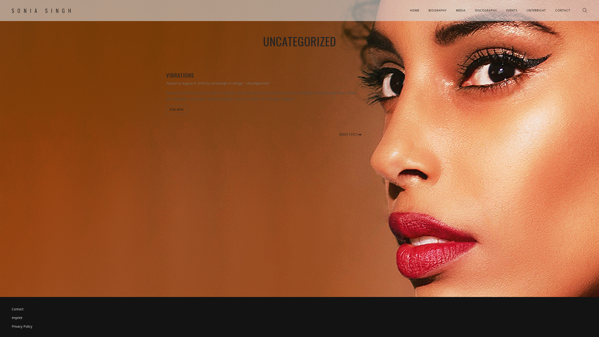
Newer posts (348, 134)
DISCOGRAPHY (486, 10)
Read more (177, 109)
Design (237, 83)
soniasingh (219, 83)
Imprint (17, 317)
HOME (414, 10)
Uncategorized (257, 83)
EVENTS (511, 10)
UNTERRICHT (536, 10)
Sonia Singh (43, 10)
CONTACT (562, 10)
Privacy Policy (22, 326)
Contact (18, 309)
